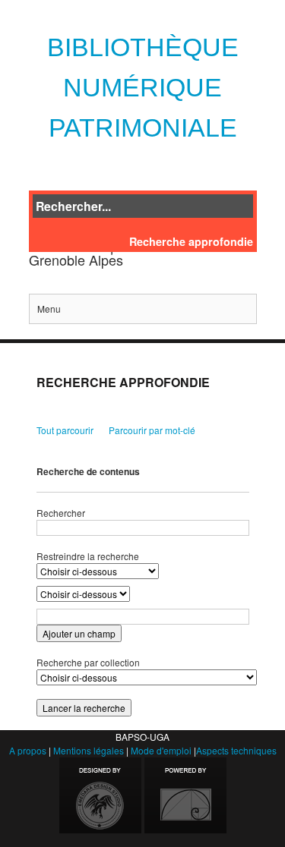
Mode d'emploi (161, 750)
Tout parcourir (64, 430)
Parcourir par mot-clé (152, 430)
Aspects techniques (236, 750)
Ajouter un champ (79, 633)
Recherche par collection (88, 662)
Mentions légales (88, 750)
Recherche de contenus (88, 471)
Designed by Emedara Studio (100, 795)
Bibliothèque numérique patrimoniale (143, 87)
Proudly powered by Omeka (185, 795)
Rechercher (60, 512)
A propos (27, 750)
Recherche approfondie (191, 241)
